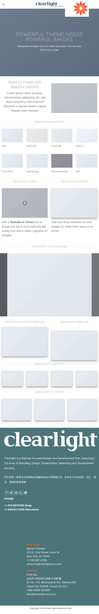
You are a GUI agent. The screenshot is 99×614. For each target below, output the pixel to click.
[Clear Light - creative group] (49, 4)
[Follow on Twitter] (11, 493)
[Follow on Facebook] (6, 493)
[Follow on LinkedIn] (25, 493)
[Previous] (5, 284)
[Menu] (3, 4)
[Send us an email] (16, 493)
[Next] (94, 284)
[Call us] (21, 493)
